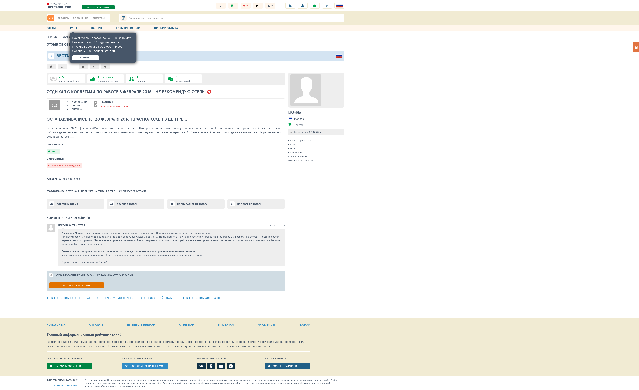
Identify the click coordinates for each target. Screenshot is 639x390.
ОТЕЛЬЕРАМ (186, 324)
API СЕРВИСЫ (266, 324)
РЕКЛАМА (304, 324)
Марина (294, 112)
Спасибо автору (127, 204)
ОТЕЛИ (51, 28)
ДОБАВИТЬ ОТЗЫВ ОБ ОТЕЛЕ (98, 7)
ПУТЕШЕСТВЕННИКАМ (141, 324)
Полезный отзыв (67, 204)
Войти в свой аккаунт (76, 285)
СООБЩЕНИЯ (80, 18)
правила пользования (65, 385)
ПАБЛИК (96, 28)
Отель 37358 (68, 37)
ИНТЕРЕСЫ (98, 18)
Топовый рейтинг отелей (84, 335)
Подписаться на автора (192, 204)
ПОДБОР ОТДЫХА (166, 28)
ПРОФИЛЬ (63, 18)
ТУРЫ (73, 28)
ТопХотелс (52, 37)
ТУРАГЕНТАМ (226, 324)
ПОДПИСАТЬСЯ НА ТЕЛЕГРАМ (146, 366)
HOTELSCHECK (56, 324)
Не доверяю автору (249, 204)
